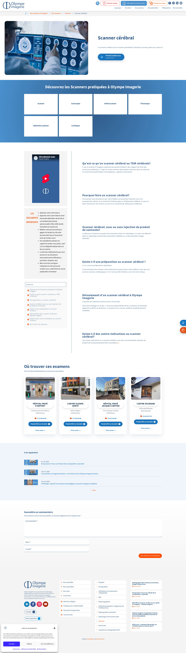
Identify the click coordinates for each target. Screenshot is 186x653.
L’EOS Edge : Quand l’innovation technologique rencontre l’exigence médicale (69, 484)
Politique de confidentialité (28, 649)
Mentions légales (41, 649)
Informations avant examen (134, 3)
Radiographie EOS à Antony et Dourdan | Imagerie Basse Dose (145, 583)
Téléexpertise (166, 8)
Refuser (29, 644)
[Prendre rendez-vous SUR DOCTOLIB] (183, 323)
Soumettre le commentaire (150, 556)
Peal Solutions (100, 639)
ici (118, 343)
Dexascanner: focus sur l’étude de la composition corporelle (62, 464)
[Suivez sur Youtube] (45, 604)
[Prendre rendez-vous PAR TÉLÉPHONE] (183, 330)
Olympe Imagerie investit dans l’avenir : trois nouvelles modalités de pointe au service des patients (145, 614)
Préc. (94, 490)
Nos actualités (177, 8)
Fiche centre (40, 430)
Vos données (16, 649)
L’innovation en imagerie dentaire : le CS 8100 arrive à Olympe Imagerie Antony (69, 474)
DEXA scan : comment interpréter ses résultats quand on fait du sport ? (144, 625)
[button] (54, 628)
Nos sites (128, 8)
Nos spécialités (153, 8)
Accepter (12, 644)
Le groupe (117, 8)
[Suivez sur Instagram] (39, 604)
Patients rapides (112, 3)
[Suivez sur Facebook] (33, 604)
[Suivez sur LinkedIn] (26, 604)
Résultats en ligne (158, 3)
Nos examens (139, 8)
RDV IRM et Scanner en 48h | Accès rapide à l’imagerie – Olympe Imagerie (145, 603)
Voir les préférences (47, 644)
